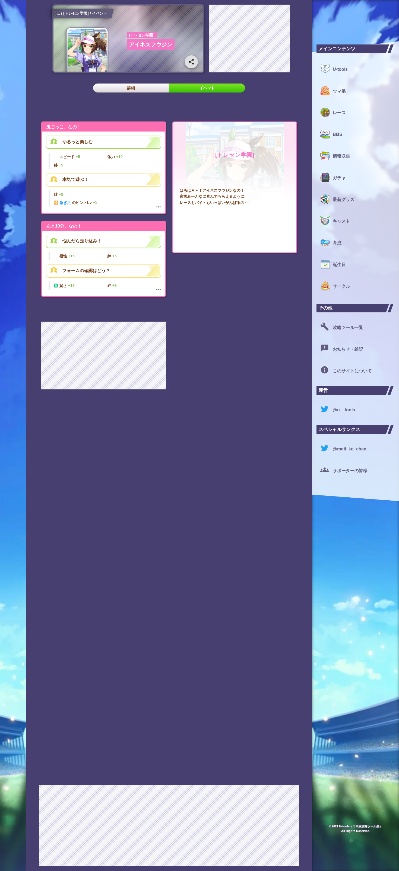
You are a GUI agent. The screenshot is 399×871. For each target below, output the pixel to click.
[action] (158, 206)
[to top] (297, 858)
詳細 (131, 88)
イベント (207, 88)
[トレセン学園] (76, 13)
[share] (191, 61)
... (58, 13)
